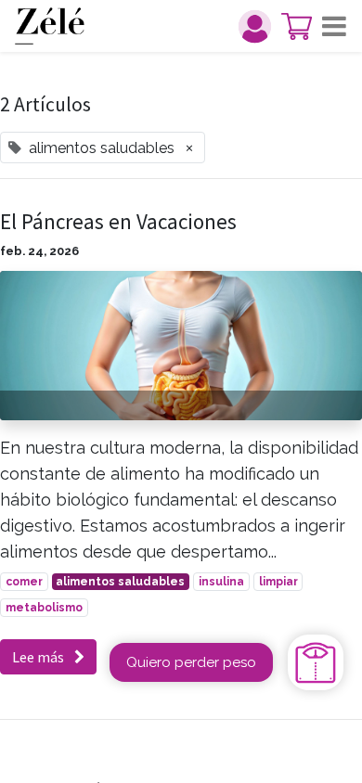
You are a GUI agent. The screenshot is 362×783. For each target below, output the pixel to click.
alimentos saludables (120, 581)
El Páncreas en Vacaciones (118, 222)
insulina (221, 581)
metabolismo (44, 607)
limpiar (278, 581)
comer (24, 581)
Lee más (39, 657)
